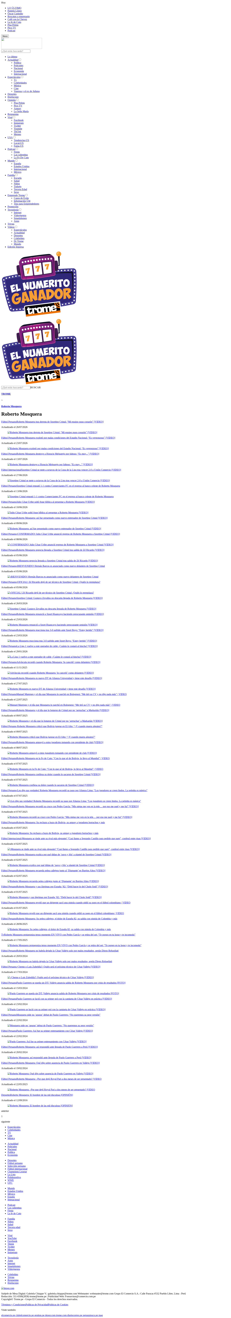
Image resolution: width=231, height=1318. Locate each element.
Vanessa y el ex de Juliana (27, 91)
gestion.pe (39, 1315)
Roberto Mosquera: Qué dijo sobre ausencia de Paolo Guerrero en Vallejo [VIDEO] (58, 1063)
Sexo (16, 192)
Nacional (18, 68)
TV (9, 1132)
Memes (17, 134)
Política (17, 62)
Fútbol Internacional (11, 469)
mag (101, 1315)
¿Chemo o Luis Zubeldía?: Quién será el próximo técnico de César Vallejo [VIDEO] (58, 966)
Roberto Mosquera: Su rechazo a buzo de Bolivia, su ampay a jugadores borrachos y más (60, 822)
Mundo (11, 160)
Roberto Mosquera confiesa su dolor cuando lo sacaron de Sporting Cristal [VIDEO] (58, 774)
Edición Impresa (16, 246)
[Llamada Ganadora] (39, 317)
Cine (16, 88)
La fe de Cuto (14, 22)
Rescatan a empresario (19, 16)
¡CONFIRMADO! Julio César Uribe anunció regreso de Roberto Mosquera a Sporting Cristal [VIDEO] (68, 534)
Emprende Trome (16, 195)
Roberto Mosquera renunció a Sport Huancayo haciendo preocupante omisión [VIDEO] (60, 614)
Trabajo (17, 186)
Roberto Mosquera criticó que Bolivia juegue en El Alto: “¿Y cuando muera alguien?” (59, 726)
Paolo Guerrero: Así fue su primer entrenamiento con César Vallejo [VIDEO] (54, 1030)
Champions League (17, 1171)
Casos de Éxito (21, 198)
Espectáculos (14, 77)
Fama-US (18, 146)
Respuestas (13, 114)
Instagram (19, 123)
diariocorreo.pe (74, 1315)
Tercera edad (14, 1227)
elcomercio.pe (8, 1315)
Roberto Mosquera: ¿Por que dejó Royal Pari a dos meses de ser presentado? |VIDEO (59, 1079)
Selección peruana (17, 1166)
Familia (11, 175)
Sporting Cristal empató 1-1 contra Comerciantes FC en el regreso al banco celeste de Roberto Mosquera (68, 485)
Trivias (11, 224)
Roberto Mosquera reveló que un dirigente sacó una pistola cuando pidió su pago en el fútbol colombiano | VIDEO (73, 902)
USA (10, 137)
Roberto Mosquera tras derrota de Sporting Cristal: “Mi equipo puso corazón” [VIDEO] (60, 421)
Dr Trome (19, 241)
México (17, 172)
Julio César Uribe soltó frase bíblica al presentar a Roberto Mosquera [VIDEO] (55, 502)
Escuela (18, 178)
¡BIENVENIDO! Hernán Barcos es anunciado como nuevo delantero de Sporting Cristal (60, 566)
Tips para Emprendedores (26, 203)
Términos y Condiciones (13, 1304)
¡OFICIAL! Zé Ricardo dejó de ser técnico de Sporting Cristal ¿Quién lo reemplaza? (58, 582)
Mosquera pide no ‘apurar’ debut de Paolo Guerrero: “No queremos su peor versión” (58, 1014)
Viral (10, 117)
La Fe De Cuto (21, 157)
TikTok (17, 131)
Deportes (12, 94)
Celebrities (19, 238)
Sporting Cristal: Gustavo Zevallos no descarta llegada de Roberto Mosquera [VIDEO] (59, 598)
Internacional (20, 74)
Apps (16, 221)
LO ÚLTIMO (14, 8)
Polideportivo (14, 1177)
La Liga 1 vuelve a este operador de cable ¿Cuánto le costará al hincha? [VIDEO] (57, 646)
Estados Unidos (21, 166)
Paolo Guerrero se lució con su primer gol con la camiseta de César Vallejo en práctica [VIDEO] (64, 998)
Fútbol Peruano (8, 421)
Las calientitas (21, 154)
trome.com (61, 1315)
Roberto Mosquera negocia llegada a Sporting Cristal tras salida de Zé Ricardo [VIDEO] (60, 550)
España (17, 163)
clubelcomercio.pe (25, 1315)
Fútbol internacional (17, 1168)
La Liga (11, 1174)
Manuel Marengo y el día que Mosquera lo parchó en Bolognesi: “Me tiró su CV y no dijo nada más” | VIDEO (71, 694)
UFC (10, 1183)
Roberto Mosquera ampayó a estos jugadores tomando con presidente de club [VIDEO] (59, 742)
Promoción (13, 206)
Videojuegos (20, 215)
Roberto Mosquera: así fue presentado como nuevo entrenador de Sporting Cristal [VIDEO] (61, 518)
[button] (35, 387)
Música (17, 85)
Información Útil (22, 201)
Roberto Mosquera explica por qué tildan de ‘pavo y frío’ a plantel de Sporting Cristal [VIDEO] (63, 854)
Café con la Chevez (17, 19)
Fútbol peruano (15, 1163)
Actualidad (13, 59)
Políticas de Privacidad (37, 1304)
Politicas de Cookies (58, 1304)
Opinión (12, 100)
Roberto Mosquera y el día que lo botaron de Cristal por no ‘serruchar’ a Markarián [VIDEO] (62, 710)
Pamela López (15, 10)
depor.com (50, 1315)
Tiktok (11, 1244)
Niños (17, 183)
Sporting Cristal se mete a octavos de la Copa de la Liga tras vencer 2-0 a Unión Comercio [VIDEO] (71, 469)
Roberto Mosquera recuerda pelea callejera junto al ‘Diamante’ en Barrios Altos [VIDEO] (60, 870)
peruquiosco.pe (90, 1315)
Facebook (19, 120)
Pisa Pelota (13, 25)
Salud (16, 180)
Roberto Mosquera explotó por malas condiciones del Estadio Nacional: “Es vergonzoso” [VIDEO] (65, 437)
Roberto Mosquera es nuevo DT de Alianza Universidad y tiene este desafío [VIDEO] (59, 678)
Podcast (11, 30)
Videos (11, 227)
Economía (19, 71)
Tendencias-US (21, 140)
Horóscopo (13, 97)
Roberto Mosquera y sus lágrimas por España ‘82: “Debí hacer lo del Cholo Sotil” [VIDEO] (62, 886)
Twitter (17, 125)
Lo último (12, 56)
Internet (17, 212)
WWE (11, 1180)
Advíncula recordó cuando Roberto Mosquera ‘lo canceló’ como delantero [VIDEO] (58, 662)
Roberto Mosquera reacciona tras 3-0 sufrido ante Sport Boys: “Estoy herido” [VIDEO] (59, 630)
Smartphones (20, 218)
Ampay (17, 108)
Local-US (19, 143)
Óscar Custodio (15, 13)
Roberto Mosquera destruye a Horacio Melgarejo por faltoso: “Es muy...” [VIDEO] (57, 453)
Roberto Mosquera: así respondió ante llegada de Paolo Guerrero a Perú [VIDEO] (57, 1047)
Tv (15, 80)
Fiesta (17, 152)
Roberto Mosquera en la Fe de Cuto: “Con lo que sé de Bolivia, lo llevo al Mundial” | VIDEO (63, 758)
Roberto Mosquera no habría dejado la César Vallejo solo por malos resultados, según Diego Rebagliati (67, 950)
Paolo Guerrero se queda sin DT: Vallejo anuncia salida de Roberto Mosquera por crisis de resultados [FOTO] (70, 982)
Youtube (18, 128)
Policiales (18, 65)
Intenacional (14, 1199)
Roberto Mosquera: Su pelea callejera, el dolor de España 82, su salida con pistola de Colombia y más (66, 918)
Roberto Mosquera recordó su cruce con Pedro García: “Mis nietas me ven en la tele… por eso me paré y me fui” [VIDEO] (77, 806)
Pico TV (12, 27)
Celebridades (20, 82)
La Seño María (21, 111)
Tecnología (13, 209)
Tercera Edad (20, 189)
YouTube (12, 1238)
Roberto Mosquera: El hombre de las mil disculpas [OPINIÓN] (41, 1095)
